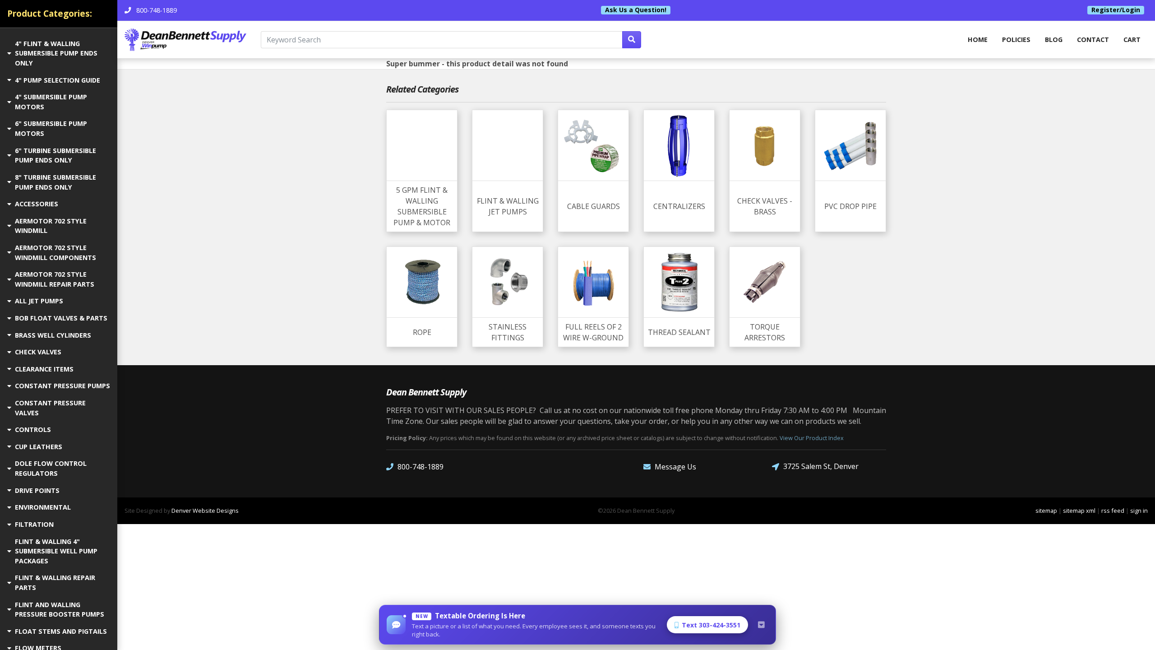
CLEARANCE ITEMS (44, 369)
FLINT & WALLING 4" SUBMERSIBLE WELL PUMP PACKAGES (56, 551)
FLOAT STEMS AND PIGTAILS (61, 631)
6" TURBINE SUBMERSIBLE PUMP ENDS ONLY (55, 155)
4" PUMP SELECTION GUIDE (57, 80)
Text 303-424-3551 (711, 625)
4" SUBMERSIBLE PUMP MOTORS (51, 102)
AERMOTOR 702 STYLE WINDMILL (51, 226)
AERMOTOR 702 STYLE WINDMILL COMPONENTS (55, 252)
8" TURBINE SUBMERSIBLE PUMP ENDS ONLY (55, 182)
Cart (1132, 39)
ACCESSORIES (36, 204)
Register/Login (1115, 10)
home (978, 39)
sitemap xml (1079, 510)
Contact (1093, 39)
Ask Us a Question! (635, 10)
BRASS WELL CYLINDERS (53, 335)
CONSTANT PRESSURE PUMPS (62, 385)
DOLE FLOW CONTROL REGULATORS (51, 468)
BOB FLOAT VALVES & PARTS (61, 318)
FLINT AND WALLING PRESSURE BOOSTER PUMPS (59, 609)
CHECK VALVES (38, 352)
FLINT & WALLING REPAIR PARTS (55, 582)
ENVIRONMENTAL (43, 507)
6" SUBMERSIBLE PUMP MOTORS (51, 128)
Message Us (675, 467)
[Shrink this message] (761, 625)
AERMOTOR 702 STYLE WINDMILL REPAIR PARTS (54, 279)
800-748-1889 (420, 467)
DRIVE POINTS (37, 490)
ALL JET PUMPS (39, 301)
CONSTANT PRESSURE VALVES (50, 408)
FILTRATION (34, 524)
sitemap (1046, 510)
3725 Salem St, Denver (821, 466)
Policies (1016, 39)
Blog (1054, 39)
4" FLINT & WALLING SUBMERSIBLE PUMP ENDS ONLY (56, 53)
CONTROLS (33, 429)
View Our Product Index (812, 438)
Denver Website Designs (205, 510)
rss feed (1112, 510)
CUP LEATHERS (38, 446)
